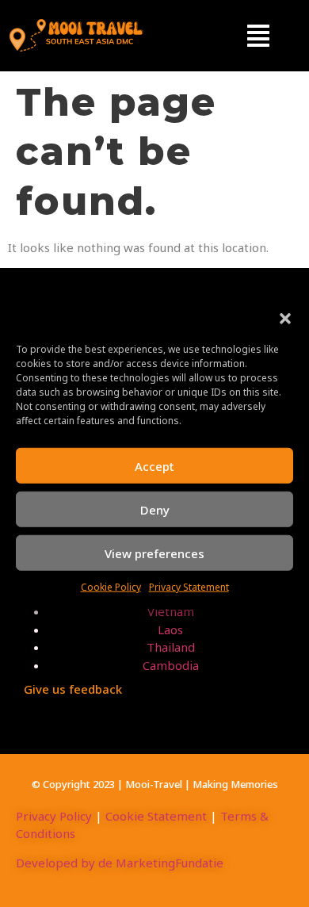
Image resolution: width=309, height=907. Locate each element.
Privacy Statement (189, 587)
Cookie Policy (111, 587)
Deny (155, 509)
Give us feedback (73, 689)
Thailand (171, 647)
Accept (154, 465)
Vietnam (170, 611)
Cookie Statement (156, 816)
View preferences (154, 553)
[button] (285, 319)
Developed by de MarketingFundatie (119, 863)
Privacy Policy (54, 816)
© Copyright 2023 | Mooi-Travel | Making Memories (155, 784)
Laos (170, 629)
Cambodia (171, 665)
